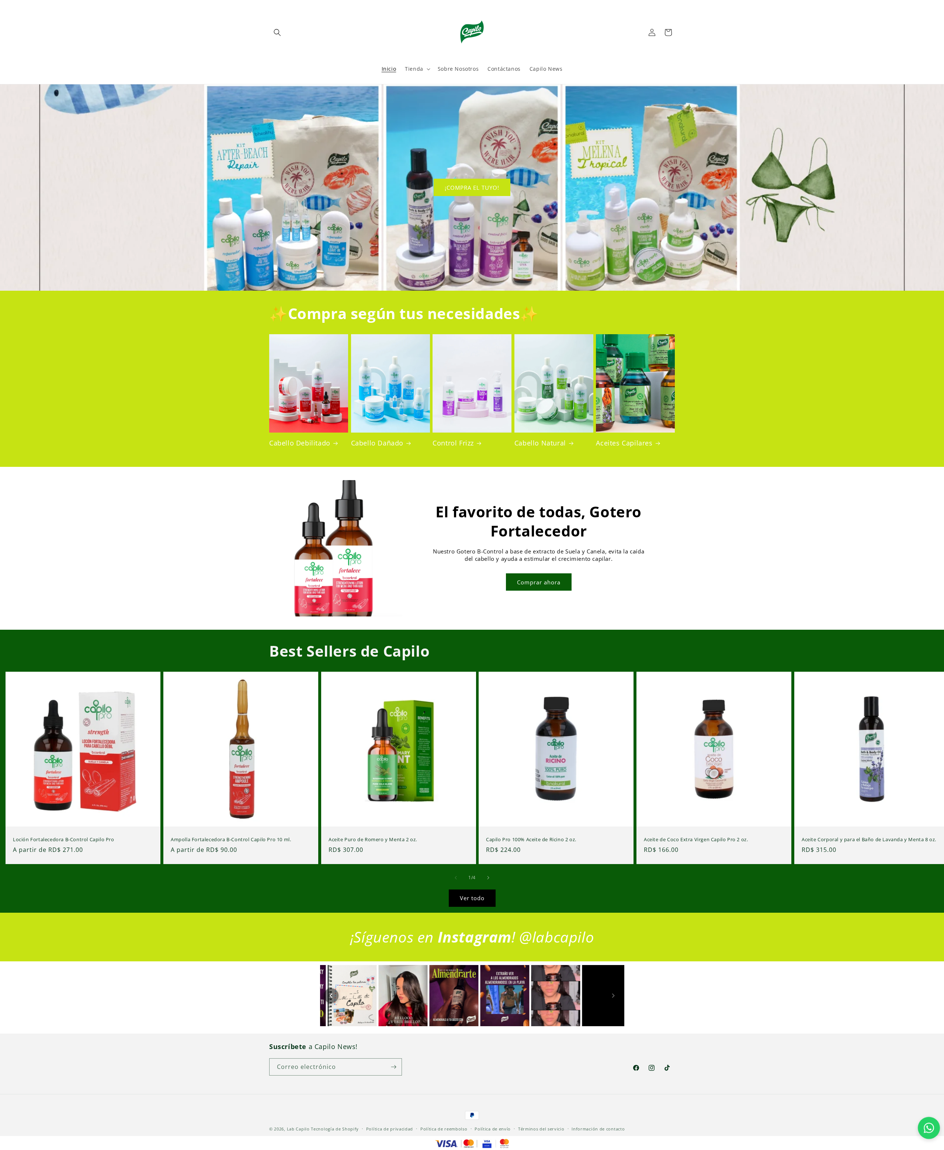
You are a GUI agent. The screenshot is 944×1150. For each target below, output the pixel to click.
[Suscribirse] (393, 1067)
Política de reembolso (444, 1129)
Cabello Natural (540, 443)
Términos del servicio (541, 1129)
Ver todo (472, 898)
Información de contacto (598, 1129)
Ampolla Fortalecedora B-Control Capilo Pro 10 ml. (231, 839)
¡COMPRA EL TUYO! (472, 187)
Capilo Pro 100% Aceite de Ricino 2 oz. (531, 839)
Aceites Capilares (624, 443)
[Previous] (331, 995)
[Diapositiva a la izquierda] (456, 878)
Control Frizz (453, 443)
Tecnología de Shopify (335, 1129)
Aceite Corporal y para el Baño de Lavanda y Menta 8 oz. (869, 839)
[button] (277, 32)
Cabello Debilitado (299, 443)
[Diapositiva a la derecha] (488, 878)
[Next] (613, 995)
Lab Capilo (298, 1129)
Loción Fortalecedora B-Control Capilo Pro (63, 839)
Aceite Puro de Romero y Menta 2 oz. (373, 839)
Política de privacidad (389, 1129)
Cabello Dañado (377, 443)
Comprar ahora (538, 582)
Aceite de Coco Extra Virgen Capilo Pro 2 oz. (696, 839)
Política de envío (493, 1129)
